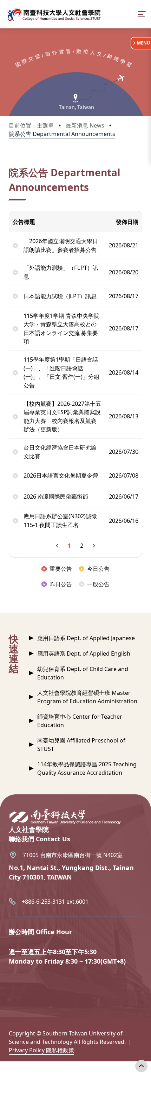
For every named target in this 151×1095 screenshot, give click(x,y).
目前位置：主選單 (31, 125)
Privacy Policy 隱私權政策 (41, 1050)
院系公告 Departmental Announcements (62, 134)
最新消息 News (85, 125)
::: (10, 164)
